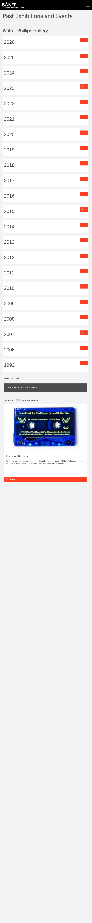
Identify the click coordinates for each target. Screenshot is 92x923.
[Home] (14, 5)
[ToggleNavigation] (88, 5)
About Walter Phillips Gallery (22, 387)
